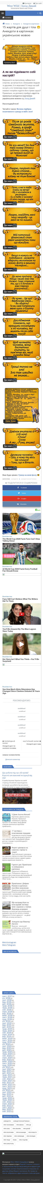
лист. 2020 (7, 1063)
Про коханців (21, 1132)
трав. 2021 (7, 1075)
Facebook (24, 488)
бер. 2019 (6, 1025)
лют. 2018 (6, 1000)
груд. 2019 (7, 1042)
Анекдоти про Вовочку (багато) (21, 922)
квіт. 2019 (6, 1027)
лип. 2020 (6, 1055)
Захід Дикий (30, 99)
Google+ (23, 498)
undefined (21, 708)
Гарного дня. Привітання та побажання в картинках (21, 866)
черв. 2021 (7, 1077)
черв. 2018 (7, 1007)
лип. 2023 (6, 1111)
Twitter (23, 493)
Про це (28, 1125)
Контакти (27, 3)
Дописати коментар (12, 759)
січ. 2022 (6, 1090)
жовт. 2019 (7, 1038)
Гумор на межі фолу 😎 (28, 475)
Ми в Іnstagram (9, 942)
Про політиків (9, 1132)
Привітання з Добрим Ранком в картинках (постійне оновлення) (20, 885)
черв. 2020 (7, 1054)
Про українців (19, 1136)
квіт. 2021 (6, 1073)
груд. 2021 (7, 1088)
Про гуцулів (23, 1140)
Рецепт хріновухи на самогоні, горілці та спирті (20, 849)
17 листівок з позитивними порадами (21, 832)
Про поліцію (31, 1136)
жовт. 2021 (7, 1084)
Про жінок (20, 1125)
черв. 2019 (7, 1031)
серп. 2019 (7, 1034)
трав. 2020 (7, 1052)
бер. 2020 (6, 1048)
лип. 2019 (6, 1032)
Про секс (7, 1128)
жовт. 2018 (7, 1015)
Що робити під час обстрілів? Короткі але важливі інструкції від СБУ (17, 775)
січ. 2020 (6, 1044)
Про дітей (26, 1128)
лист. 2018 (7, 1017)
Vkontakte (23, 504)
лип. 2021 (6, 1079)
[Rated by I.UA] (21, 1154)
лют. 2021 (6, 1069)
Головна (8, 18)
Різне (15, 1140)
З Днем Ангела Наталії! (21, 814)
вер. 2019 (6, 1036)
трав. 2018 (7, 1006)
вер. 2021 (6, 1082)
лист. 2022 (7, 1107)
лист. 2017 (7, 996)
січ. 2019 (6, 1021)
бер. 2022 (6, 1094)
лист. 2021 (7, 1086)
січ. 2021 (6, 1067)
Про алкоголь (9, 1143)
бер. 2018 (6, 1002)
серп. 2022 (7, 1103)
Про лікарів (17, 1128)
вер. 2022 (6, 1105)
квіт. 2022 (6, 1096)
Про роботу (32, 1132)
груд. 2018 (7, 1019)
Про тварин (8, 1136)
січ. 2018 (6, 998)
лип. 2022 (6, 1102)
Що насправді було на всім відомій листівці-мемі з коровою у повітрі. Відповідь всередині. (21, 905)
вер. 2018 (6, 1013)
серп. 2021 (7, 1080)
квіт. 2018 (6, 1004)
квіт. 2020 (6, 1050)
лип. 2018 (6, 1009)
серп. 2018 (7, 1011)
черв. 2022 (7, 1100)
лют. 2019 (6, 1023)
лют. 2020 (6, 1046)
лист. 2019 (7, 1040)
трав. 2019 (7, 1029)
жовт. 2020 (7, 1061)
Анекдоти (14, 479)
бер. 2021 (6, 1071)
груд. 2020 (7, 1065)
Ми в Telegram (8, 945)
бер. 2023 (6, 1109)
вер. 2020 (6, 1059)
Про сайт (38, 3)
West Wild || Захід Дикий (20, 1162)
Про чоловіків (9, 1125)
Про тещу (7, 1140)
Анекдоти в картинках (28, 479)
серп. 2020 (7, 1057)
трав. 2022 (7, 1098)
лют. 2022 (6, 1092)
